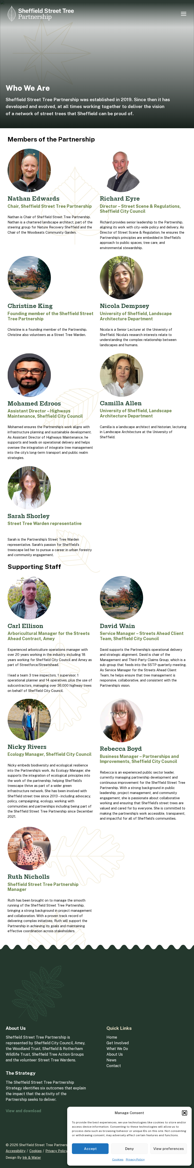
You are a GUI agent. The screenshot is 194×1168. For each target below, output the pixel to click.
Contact (113, 1066)
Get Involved (117, 1043)
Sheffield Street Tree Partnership (45, 1145)
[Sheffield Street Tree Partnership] (41, 14)
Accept (90, 1149)
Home (111, 1037)
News (111, 1060)
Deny (129, 1149)
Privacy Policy (135, 1159)
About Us (16, 1028)
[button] (184, 1113)
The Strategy (20, 1073)
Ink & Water (31, 1157)
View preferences (168, 1149)
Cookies (117, 1159)
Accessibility (16, 1151)
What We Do (117, 1048)
